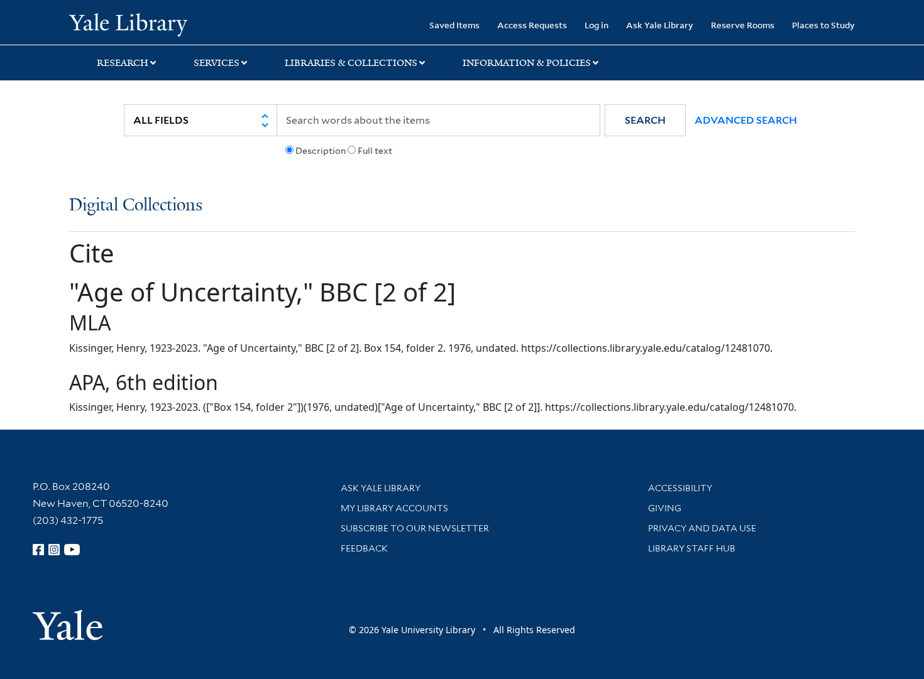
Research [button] (122, 63)
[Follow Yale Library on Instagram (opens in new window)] (54, 549)
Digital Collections (135, 205)
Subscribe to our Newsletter (415, 528)
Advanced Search (746, 120)
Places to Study (823, 25)
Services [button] (216, 63)
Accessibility (680, 488)
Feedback (364, 548)
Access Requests (532, 25)
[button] (645, 120)
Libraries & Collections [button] (351, 63)
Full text (375, 151)
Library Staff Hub (691, 548)
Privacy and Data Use (702, 528)
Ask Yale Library (659, 25)
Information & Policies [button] (527, 63)
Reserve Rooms (742, 25)
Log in (596, 25)
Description (320, 151)
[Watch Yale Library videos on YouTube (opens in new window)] (72, 549)
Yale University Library (128, 24)
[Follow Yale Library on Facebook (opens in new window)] (38, 549)
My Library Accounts (394, 508)
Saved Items (454, 25)
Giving (664, 508)
